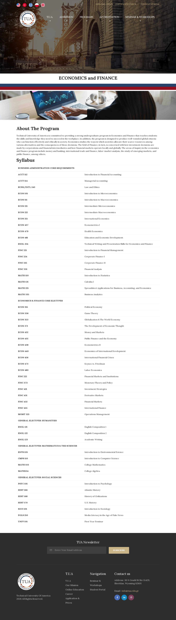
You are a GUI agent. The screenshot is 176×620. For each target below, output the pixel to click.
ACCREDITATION (109, 17)
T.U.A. (50, 17)
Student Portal (97, 589)
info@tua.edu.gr (130, 590)
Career (69, 594)
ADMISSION (66, 17)
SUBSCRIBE (119, 550)
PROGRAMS (86, 17)
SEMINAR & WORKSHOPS (140, 17)
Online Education (74, 589)
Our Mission (71, 585)
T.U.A (68, 580)
